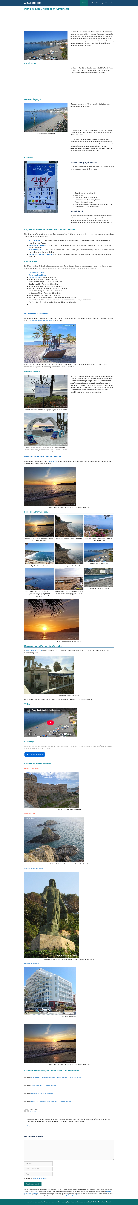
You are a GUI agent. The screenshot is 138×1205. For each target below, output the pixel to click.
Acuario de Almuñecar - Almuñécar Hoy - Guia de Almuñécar (51, 1102)
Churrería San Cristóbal (36, 273)
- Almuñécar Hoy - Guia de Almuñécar (43, 1086)
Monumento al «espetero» (36, 313)
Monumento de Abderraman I (33, 868)
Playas (84, 3)
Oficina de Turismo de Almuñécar (40, 254)
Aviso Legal (88, 1202)
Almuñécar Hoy (32, 3)
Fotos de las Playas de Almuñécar (42, 1094)
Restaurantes (94, 3)
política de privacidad (40, 1178)
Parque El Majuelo (35, 250)
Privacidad (101, 1202)
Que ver (104, 3)
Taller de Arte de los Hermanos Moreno (41, 320)
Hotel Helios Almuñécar (32, 963)
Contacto (109, 1202)
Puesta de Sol (52, 461)
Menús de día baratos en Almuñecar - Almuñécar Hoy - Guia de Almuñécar (56, 1078)
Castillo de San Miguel (36, 245)
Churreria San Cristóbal (34, 650)
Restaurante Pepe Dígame (37, 275)
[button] (111, 3)
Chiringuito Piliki (34, 277)
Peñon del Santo (29, 814)
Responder (30, 1126)
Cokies (95, 1202)
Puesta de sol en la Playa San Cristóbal (42, 456)
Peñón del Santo (35, 241)
